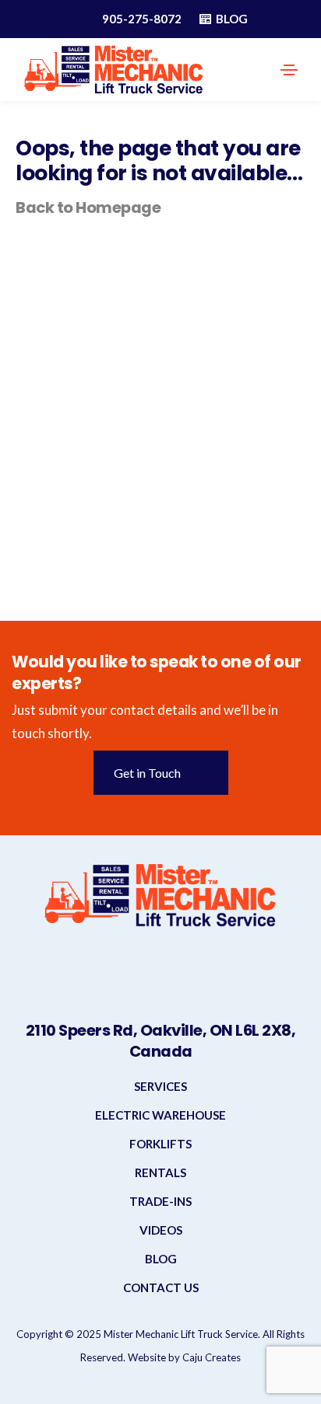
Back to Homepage (88, 207)
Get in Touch (147, 772)
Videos (160, 1230)
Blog (161, 1259)
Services (160, 1086)
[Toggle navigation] (289, 69)
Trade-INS (160, 1201)
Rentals (160, 1172)
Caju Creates (211, 1357)
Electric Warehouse (160, 1115)
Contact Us (161, 1287)
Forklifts (160, 1144)
